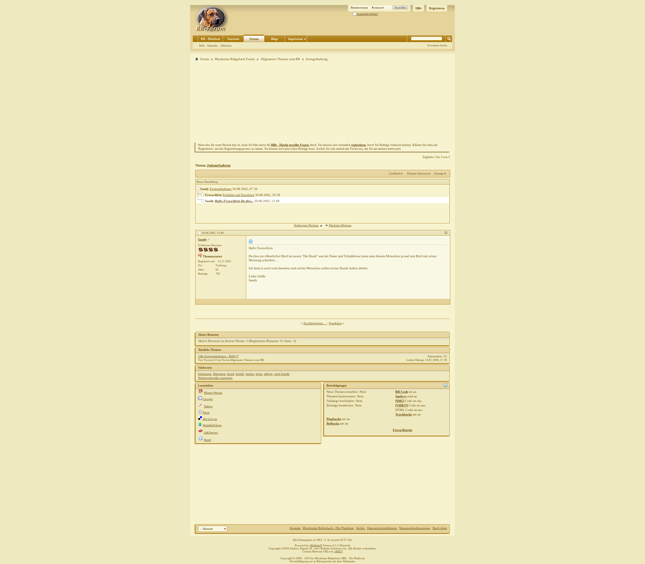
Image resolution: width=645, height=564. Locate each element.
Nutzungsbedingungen (414, 528)
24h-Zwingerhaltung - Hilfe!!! (218, 356)
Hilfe (418, 8)
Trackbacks (403, 414)
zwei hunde (282, 374)
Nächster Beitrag (340, 225)
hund (230, 374)
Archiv (360, 528)
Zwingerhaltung (219, 166)
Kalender (212, 45)
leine (259, 374)
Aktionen (226, 45)
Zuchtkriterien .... (315, 323)
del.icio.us (210, 419)
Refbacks (333, 423)
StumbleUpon (212, 425)
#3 (445, 232)
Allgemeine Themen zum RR (280, 59)
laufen (250, 374)
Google (208, 399)
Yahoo (208, 406)
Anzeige (439, 173)
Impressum (295, 39)
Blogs (274, 39)
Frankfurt (335, 323)
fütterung (219, 374)
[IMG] (399, 401)
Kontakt (295, 528)
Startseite (233, 39)
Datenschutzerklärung (382, 528)
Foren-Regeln (402, 430)
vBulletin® (315, 545)
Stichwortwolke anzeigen (215, 378)
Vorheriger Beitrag (306, 225)
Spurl (207, 440)
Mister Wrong (213, 393)
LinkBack (394, 173)
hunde (240, 374)
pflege (268, 374)
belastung (204, 374)
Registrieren (437, 8)
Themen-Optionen (417, 173)
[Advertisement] (322, 101)
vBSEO (338, 551)
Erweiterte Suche (437, 45)
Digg (206, 413)
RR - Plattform (210, 39)
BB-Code (401, 392)
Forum (254, 39)
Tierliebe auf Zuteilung (238, 195)
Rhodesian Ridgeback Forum (235, 59)
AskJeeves (211, 432)
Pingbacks (334, 419)
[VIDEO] (401, 405)
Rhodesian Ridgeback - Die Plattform (328, 528)
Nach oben (439, 528)
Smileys (400, 396)
